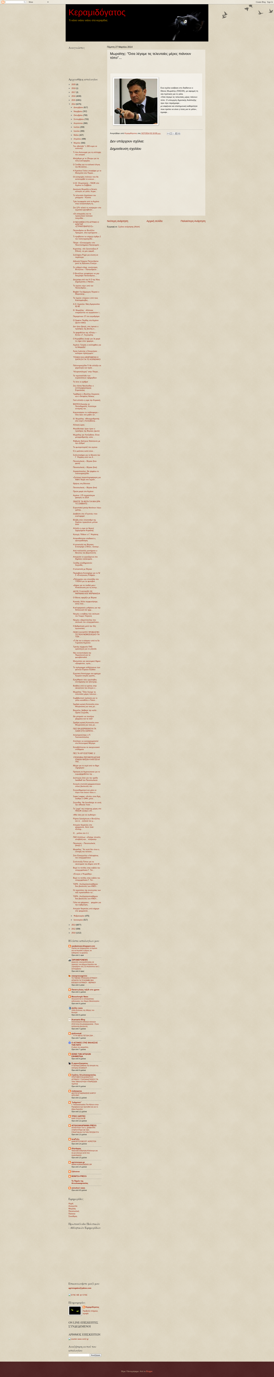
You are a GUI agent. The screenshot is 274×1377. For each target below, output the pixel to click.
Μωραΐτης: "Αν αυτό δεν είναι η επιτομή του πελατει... (86, 850)
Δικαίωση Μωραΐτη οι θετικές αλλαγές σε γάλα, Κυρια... (85, 190)
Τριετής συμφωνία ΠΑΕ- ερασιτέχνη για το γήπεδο (84, 648)
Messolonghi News (79, 997)
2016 (73, 96)
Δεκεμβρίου (79, 107)
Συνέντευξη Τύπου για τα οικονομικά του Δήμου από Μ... (87, 863)
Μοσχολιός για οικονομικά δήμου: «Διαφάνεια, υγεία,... (87, 662)
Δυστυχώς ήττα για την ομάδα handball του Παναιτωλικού (85, 779)
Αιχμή (70, 1203)
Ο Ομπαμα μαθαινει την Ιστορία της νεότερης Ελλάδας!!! (84, 1067)
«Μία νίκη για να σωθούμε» (84, 815)
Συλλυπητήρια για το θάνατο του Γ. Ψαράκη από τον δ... (86, 456)
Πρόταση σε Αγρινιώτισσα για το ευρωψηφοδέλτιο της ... (86, 773)
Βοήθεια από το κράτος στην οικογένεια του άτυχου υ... (85, 687)
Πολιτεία (71, 1214)
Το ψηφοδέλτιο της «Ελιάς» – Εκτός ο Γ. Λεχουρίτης (85, 334)
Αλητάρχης (76, 1148)
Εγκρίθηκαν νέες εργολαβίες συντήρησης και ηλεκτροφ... (85, 681)
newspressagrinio (79, 976)
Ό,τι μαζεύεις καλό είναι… (84, 451)
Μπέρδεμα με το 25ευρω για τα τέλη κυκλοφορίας (86, 159)
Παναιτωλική (73, 1211)
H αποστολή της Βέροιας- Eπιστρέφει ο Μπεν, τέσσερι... (86, 545)
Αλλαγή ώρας (78, 425)
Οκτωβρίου (78, 115)
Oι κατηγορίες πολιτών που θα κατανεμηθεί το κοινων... (85, 178)
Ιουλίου (77, 127)
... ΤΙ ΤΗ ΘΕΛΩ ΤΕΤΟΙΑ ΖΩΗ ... (83, 1036)
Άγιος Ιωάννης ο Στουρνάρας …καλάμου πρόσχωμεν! (86, 352)
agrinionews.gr (78, 1162)
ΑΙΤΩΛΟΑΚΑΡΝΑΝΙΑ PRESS (83, 1125)
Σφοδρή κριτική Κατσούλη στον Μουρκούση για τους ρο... (86, 705)
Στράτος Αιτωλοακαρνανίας (83, 1075)
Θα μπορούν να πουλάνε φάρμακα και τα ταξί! (83, 717)
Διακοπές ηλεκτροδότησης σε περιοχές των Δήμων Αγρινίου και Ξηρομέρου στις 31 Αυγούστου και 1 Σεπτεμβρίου (85, 965)
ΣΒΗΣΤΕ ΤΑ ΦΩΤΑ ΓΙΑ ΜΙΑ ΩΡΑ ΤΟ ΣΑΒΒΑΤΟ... (86, 502)
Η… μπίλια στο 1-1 (81, 833)
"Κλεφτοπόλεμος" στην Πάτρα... (86, 372)
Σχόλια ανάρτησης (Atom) (129, 227)
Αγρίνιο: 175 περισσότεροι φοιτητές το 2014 (84, 496)
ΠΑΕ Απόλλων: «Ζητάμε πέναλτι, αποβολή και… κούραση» (87, 838)
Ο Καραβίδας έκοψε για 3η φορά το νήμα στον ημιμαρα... (86, 340)
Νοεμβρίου (78, 111)
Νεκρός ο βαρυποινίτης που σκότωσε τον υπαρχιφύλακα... (86, 621)
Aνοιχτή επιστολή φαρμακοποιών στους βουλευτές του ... (87, 785)
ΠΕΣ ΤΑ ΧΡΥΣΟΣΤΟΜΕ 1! (84, 753)
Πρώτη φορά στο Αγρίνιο (83, 491)
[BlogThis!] (171, 133)
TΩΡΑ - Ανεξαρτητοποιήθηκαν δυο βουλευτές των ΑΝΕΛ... (85, 885)
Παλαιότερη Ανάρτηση (193, 221)
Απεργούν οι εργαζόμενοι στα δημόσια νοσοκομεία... (85, 558)
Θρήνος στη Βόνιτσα (81, 483)
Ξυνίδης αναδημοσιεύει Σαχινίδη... (82, 564)
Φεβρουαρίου (79, 916)
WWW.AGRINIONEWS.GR (81, 1164)
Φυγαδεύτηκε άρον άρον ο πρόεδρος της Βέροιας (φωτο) (86, 430)
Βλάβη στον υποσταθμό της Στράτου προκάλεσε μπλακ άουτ (85, 522)
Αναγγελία (72, 1206)
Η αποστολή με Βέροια (82, 569)
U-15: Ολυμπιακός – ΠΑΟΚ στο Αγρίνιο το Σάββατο (86, 184)
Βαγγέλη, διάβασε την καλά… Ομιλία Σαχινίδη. (85, 711)
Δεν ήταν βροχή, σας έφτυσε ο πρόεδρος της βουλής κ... (85, 327)
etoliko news (77, 1008)
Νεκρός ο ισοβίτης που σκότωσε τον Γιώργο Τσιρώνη (86, 615)
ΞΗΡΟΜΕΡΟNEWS (79, 960)
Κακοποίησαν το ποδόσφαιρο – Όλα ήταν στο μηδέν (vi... (86, 413)
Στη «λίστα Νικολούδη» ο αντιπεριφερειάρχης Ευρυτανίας (83, 388)
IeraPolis (75, 1139)
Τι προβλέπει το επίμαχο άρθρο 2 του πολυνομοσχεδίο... (87, 237)
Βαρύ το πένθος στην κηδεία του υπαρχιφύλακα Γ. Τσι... (86, 869)
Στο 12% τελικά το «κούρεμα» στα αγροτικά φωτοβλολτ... (87, 209)
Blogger (149, 1371)
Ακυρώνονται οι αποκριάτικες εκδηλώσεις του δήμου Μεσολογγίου (85, 1000)
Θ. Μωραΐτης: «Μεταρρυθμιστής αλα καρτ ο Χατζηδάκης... (86, 420)
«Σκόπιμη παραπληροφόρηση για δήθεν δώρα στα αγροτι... (87, 478)
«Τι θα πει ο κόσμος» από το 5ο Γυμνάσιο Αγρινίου (86, 642)
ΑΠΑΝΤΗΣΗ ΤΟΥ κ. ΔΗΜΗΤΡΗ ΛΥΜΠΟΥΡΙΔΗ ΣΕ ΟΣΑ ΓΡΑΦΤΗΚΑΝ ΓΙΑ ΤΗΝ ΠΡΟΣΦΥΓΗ (85, 1130)
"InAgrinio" (76, 1102)
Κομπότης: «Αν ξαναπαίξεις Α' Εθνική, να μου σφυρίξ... (85, 250)
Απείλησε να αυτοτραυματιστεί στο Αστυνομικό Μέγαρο (85, 742)
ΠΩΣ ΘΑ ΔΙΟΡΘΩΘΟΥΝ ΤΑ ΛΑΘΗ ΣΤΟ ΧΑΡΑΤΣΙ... (84, 730)
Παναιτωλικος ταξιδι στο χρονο (85, 990)
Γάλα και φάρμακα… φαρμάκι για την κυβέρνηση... (87, 903)
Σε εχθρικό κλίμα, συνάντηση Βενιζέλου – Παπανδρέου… (85, 268)
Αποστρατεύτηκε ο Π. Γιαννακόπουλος (82, 736)
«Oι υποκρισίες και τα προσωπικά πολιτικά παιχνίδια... (82, 216)
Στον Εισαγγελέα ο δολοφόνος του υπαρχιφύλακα (85, 856)
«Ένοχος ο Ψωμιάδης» (82, 874)
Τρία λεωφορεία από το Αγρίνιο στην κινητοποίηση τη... (86, 202)
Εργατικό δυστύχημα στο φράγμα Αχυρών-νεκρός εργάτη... (87, 674)
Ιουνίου (77, 131)
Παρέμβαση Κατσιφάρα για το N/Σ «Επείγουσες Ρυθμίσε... (86, 574)
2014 (73, 104)
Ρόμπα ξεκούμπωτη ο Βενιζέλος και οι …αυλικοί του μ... (86, 820)
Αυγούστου (78, 123)
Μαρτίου (77, 143)
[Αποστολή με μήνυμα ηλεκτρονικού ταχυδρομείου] (168, 133)
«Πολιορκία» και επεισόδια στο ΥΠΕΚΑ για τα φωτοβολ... (86, 580)
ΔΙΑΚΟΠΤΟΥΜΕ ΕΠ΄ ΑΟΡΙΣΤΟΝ (83, 1141)
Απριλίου (78, 139)
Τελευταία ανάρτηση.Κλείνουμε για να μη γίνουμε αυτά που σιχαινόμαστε (84, 1153)
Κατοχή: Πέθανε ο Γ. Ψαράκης (85, 534)
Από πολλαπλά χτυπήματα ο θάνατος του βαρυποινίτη (85, 552)
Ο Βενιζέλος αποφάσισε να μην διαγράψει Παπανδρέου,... (86, 274)
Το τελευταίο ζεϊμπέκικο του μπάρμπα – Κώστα (84, 196)
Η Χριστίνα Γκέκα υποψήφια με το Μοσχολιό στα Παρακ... (87, 172)
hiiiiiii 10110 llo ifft (78, 1118)
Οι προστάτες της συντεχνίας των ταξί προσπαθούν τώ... (87, 891)
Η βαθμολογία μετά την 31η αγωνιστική (84, 627)
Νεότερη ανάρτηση (117, 221)
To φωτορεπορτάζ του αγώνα (85, 447)
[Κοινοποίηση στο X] (173, 133)
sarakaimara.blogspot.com (83, 946)
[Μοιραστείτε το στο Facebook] (176, 133)
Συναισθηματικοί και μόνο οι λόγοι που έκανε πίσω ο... (85, 791)
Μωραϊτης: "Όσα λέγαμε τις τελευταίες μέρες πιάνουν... (85, 693)
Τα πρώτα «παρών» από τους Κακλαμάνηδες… (85, 299)
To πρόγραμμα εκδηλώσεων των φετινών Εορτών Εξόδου (86, 668)
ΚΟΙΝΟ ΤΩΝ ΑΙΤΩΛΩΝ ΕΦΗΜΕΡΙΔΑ (81, 1055)
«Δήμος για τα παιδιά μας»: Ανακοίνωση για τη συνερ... (85, 586)
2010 (73, 933)
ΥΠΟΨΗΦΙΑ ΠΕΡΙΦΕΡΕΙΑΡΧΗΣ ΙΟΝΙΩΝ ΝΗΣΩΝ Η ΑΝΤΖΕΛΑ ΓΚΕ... (86, 759)
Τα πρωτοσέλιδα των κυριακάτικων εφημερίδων (85, 377)
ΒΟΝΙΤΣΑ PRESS (79, 1176)
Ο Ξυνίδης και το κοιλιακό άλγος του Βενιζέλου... (86, 165)
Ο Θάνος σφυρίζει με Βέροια (85, 597)
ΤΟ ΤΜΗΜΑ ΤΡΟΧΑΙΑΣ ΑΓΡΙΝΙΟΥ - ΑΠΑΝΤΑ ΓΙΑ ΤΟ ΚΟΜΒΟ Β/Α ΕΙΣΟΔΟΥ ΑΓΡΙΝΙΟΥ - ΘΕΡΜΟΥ (84, 980)
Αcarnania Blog (78, 1020)
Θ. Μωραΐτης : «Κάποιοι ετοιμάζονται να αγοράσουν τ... (87, 311)
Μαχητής (72, 1209)
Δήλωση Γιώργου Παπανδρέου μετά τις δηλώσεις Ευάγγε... (85, 262)
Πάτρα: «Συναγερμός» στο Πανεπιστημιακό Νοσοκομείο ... (87, 244)
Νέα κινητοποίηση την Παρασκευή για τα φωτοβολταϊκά (82, 655)
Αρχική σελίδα (154, 221)
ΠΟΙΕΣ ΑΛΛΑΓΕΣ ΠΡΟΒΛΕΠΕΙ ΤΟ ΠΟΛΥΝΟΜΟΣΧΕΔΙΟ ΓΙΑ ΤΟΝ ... (86, 634)
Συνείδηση (72, 1216)
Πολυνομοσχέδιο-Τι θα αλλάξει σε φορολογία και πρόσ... (87, 366)
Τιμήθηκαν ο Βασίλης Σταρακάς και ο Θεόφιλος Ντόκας (86, 395)
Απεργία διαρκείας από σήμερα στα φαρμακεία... (86, 910)
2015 (73, 100)
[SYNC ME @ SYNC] (77, 1295)
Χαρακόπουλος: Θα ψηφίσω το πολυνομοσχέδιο (86, 472)
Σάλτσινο (75, 1171)
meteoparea (76, 1091)
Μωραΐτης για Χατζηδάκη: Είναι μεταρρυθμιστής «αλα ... (86, 436)
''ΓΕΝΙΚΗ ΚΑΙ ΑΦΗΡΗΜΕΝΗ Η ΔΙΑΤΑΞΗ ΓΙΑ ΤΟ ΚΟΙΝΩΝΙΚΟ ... (86, 359)
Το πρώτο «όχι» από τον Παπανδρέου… (83, 287)
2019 (73, 88)
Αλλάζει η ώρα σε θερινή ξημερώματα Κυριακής (83, 529)
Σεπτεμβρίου (79, 119)
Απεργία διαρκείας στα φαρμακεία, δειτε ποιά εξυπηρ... (83, 827)
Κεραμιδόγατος (97, 12)
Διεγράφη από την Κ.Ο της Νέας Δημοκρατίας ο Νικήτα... (86, 281)
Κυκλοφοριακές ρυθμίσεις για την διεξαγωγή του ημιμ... (86, 609)
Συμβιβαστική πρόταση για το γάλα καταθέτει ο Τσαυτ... (85, 699)
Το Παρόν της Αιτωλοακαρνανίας (79, 1182)
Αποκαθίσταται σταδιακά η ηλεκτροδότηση (84, 539)
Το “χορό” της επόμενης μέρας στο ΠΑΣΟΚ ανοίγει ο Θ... (87, 810)
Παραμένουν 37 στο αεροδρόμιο (86, 316)
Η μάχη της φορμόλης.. (80, 1047)
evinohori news (78, 1188)
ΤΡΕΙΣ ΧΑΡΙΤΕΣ (78, 1116)
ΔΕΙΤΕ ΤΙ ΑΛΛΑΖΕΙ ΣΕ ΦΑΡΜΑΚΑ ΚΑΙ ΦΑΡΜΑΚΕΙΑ (86, 592)
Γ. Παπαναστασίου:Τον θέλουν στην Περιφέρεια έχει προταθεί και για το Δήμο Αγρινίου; (85, 1107)
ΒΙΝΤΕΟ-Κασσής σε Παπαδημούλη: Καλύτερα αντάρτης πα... (84, 406)
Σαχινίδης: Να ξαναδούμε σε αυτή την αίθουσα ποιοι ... (87, 803)
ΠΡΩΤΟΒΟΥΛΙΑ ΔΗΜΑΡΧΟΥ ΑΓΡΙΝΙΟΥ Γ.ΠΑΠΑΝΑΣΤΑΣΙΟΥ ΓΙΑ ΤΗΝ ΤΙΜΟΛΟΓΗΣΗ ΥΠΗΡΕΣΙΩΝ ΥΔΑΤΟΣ (84, 1080)
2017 (73, 92)
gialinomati (76, 1033)
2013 (73, 925)
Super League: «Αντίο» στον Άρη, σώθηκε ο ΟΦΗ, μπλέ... (87, 797)
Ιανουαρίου (78, 920)
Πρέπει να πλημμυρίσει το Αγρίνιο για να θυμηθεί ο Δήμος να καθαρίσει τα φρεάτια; (84, 950)
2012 (73, 929)
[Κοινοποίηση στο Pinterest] (179, 133)
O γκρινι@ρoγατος (79, 1063)
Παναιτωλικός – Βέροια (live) (85, 467)
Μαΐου (76, 135)
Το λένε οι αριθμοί (80, 382)
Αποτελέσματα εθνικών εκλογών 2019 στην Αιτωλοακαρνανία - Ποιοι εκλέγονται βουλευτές (85, 1024)
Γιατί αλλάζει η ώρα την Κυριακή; (87, 400)
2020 (73, 84)
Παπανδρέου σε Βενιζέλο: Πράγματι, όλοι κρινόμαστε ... (86, 231)
